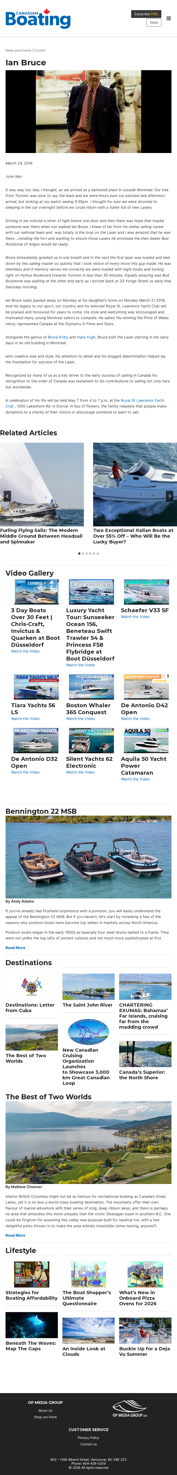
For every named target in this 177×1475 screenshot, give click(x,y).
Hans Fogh (86, 337)
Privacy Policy (88, 1438)
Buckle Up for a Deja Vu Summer (144, 1351)
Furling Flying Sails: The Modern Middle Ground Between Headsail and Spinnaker (41, 536)
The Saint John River (87, 1005)
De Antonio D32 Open (34, 762)
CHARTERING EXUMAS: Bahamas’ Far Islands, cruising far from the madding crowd (143, 1016)
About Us (45, 1410)
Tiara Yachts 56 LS (33, 709)
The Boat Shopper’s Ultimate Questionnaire (86, 1298)
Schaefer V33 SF (145, 610)
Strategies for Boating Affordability (32, 1295)
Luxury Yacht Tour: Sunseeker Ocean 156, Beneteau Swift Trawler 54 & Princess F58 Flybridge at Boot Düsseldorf (90, 634)
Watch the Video (25, 651)
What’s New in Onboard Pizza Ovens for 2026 (137, 1298)
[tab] (79, 553)
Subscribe (146, 14)
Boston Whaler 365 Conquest (88, 709)
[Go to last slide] (7, 496)
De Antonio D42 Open (144, 709)
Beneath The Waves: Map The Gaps (31, 1345)
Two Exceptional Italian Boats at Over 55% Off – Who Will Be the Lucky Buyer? (133, 536)
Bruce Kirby (58, 337)
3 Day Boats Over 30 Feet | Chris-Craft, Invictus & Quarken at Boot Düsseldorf (35, 627)
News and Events (18, 50)
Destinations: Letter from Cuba (30, 1007)
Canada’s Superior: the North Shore (142, 1074)
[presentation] (42, 484)
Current (39, 50)
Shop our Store (45, 1417)
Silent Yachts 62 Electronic (89, 762)
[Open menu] (169, 18)
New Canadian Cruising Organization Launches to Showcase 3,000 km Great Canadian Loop (86, 1066)
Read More (15, 947)
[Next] (169, 496)
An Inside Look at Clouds (83, 1351)
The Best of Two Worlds (26, 1058)
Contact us (88, 1444)
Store (154, 22)
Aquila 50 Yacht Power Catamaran (143, 766)
